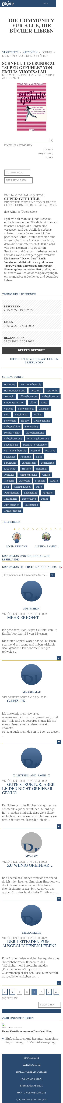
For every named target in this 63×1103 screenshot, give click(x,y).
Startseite (10, 52)
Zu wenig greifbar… (30, 865)
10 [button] (55, 529)
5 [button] (33, 529)
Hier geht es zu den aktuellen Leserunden (34, 360)
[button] (48, 3)
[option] (31, 25)
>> (56, 991)
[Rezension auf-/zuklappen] (59, 658)
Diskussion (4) (12, 566)
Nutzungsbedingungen (31, 1071)
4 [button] (28, 529)
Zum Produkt (15, 172)
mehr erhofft (23, 617)
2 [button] (19, 529)
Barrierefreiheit (31, 1085)
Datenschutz (31, 1064)
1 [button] (14, 529)
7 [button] (42, 529)
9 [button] (51, 529)
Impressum (31, 1057)
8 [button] (46, 529)
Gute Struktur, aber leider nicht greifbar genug (28, 788)
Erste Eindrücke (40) (41, 566)
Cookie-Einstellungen (31, 1099)
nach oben (47, 1004)
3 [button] (23, 529)
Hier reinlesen (16, 180)
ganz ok (16, 701)
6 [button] (37, 529)
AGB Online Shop (31, 1078)
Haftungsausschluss (31, 1092)
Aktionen (30, 52)
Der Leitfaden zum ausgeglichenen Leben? (29, 943)
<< (5, 991)
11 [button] (60, 529)
